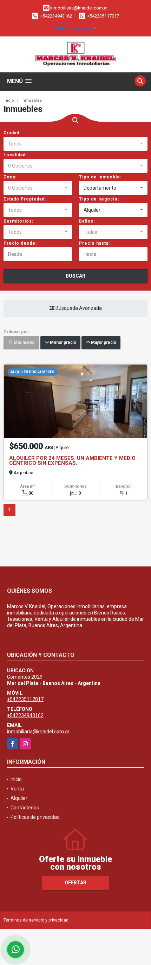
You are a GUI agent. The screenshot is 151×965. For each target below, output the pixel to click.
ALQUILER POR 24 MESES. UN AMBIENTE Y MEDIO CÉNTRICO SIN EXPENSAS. (72, 460)
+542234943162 (56, 16)
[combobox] (75, 144)
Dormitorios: (18, 221)
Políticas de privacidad (35, 817)
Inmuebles (31, 100)
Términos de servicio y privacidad (36, 920)
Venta (17, 788)
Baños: (87, 221)
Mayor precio (103, 342)
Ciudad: (12, 132)
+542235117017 (103, 16)
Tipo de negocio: (99, 199)
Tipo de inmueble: (100, 177)
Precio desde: (20, 243)
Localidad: (15, 154)
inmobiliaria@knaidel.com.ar (38, 731)
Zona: (10, 177)
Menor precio (62, 342)
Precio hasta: (94, 243)
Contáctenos (25, 807)
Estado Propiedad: (25, 199)
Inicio (9, 100)
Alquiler (19, 798)
